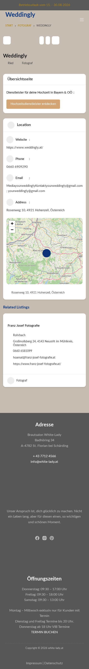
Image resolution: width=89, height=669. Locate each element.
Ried (10, 63)
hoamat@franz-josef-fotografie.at (34, 357)
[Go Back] (7, 40)
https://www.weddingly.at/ (24, 147)
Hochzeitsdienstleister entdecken (33, 104)
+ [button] (12, 223)
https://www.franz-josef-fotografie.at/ (37, 364)
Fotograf (27, 63)
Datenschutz (53, 663)
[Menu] (82, 20)
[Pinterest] (52, 538)
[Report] (48, 40)
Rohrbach (19, 335)
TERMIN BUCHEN (44, 632)
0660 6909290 (17, 166)
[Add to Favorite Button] (9, 319)
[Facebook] (37, 538)
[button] (6, 352)
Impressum (34, 663)
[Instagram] (44, 538)
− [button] (12, 229)
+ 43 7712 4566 (44, 456)
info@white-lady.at (44, 461)
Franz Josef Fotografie (24, 325)
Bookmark (55, 40)
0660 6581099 (22, 351)
